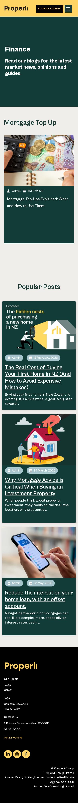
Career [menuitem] (8, 690)
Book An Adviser (49, 8)
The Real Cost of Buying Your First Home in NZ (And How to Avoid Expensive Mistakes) (38, 377)
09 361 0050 (12, 729)
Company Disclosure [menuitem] (16, 704)
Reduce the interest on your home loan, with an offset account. (39, 600)
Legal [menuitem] (7, 698)
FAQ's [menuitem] (7, 685)
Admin (16, 191)
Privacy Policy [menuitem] (12, 709)
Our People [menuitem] (11, 679)
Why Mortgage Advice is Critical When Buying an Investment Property (34, 487)
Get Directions (13, 737)
